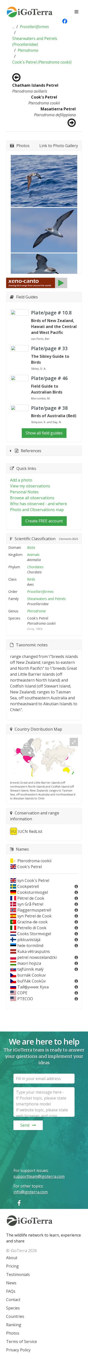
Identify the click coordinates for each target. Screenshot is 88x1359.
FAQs (10, 1291)
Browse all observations (32, 497)
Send (24, 1125)
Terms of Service (21, 1341)
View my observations (30, 486)
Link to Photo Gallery (58, 145)
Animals (33, 554)
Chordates (35, 567)
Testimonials (18, 1274)
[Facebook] (19, 1203)
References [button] (31, 450)
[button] (13, 27)
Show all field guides (44, 433)
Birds (31, 579)
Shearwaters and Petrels (34, 41)
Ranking (13, 1324)
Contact (13, 1299)
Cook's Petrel (42, 62)
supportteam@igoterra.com (39, 1176)
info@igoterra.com (30, 1192)
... (13, 26)
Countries (15, 1316)
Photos (12, 1333)
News (11, 1283)
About (11, 1257)
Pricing (12, 1266)
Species (13, 1308)
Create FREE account (44, 521)
